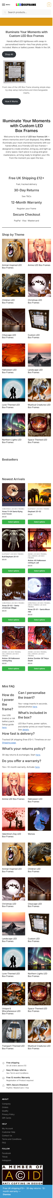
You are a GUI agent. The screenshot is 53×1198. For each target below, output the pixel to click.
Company (6, 1104)
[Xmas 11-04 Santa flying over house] (13, 494)
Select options (13, 522)
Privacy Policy (8, 1114)
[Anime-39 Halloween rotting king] (13, 637)
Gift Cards (6, 1118)
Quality (5, 1111)
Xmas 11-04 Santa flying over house (12, 512)
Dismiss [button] (7, 1194)
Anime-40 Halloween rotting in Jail (37, 561)
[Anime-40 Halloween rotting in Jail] (39, 539)
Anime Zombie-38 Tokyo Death (38, 659)
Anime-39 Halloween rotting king (11, 659)
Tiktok (5, 1157)
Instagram (6, 1160)
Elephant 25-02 (34, 511)
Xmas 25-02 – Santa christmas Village (10, 606)
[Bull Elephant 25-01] (13, 539)
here (4, 727)
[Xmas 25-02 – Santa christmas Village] (13, 588)
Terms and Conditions (11, 1139)
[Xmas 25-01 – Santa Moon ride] (39, 588)
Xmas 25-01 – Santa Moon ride (39, 610)
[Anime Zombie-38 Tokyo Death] (39, 637)
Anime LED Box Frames (37, 554)
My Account (7, 1128)
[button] (48, 5)
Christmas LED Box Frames (13, 509)
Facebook (6, 1153)
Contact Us (7, 1135)
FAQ (4, 1142)
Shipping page (9, 742)
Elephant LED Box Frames (38, 509)
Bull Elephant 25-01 (10, 556)
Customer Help (8, 1132)
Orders (5, 1107)
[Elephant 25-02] (39, 494)
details (25, 729)
